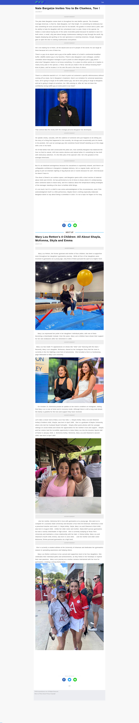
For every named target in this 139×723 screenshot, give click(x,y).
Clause (44, 693)
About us (37, 693)
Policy (40, 693)
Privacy (48, 693)
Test (102, 2)
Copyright (53, 693)
